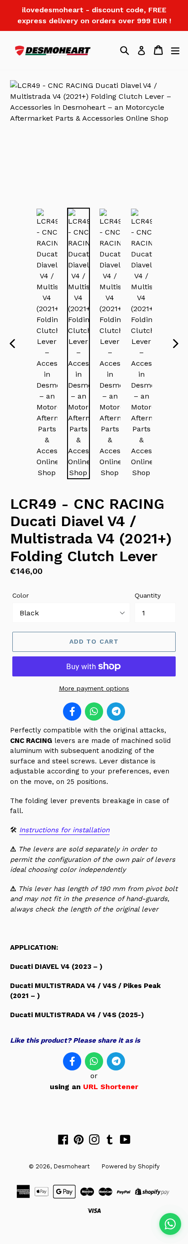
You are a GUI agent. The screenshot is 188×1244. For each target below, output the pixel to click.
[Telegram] (116, 711)
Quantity (148, 595)
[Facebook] (72, 711)
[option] (47, 343)
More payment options (94, 688)
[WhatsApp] (94, 711)
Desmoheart (71, 1166)
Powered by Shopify (130, 1166)
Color (20, 595)
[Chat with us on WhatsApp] (170, 1224)
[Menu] (175, 50)
